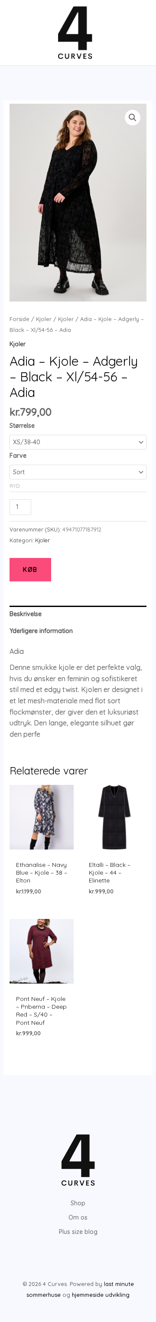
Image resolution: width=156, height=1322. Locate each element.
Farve (18, 455)
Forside (19, 318)
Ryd (15, 485)
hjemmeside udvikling (101, 1294)
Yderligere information (41, 631)
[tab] (78, 614)
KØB (30, 570)
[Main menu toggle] (19, 32)
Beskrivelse (26, 614)
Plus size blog (78, 1232)
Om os (78, 1217)
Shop (78, 1203)
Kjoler (44, 318)
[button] (132, 117)
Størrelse (22, 426)
